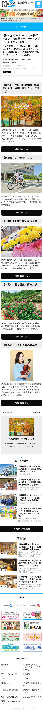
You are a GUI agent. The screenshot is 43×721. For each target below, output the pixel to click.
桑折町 (11, 59)
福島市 (5, 59)
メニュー (38, 6)
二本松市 (23, 59)
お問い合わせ (6, 683)
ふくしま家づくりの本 (31, 697)
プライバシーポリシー (10, 674)
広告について (6, 678)
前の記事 (8, 413)
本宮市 (29, 59)
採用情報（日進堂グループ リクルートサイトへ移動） (32, 667)
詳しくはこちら (22, 149)
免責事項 (26, 674)
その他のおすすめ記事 (22, 529)
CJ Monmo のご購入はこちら (31, 691)
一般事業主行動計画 (9, 690)
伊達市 (17, 59)
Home (3, 18)
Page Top (20, 658)
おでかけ (10, 18)
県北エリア (6, 62)
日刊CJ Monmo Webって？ (10, 702)
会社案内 (4, 665)
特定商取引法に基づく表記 (31, 684)
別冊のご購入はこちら (10, 697)
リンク (25, 678)
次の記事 (34, 413)
